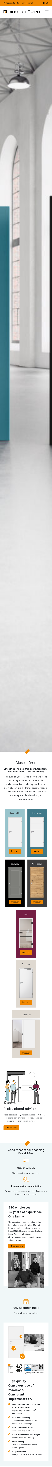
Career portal (27, 3)
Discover (15, 851)
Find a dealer (11, 1127)
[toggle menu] (46, 12)
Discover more (17, 1246)
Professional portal (11, 3)
